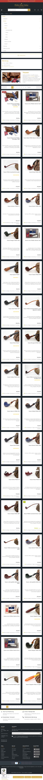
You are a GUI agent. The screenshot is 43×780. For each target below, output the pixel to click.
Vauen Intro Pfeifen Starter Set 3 (33, 103)
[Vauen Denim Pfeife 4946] (32, 540)
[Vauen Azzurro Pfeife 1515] (11, 404)
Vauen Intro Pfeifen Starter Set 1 (33, 240)
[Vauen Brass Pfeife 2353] (32, 165)
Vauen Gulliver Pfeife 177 (14, 206)
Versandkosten (20, 766)
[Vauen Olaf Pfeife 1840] (11, 301)
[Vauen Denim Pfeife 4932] (32, 438)
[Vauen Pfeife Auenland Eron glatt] (11, 165)
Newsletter (14, 750)
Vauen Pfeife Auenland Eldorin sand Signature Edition (32, 309)
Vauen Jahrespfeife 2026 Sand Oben (12, 582)
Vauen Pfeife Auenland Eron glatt (11, 172)
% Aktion (2, 758)
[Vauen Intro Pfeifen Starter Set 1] (32, 233)
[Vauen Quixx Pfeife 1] (11, 267)
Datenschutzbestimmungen (23, 736)
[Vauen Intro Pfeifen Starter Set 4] (11, 643)
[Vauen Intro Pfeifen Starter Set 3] (32, 96)
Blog (12, 752)
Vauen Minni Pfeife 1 (15, 445)
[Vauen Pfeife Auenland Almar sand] (32, 506)
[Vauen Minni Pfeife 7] (11, 335)
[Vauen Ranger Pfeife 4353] (32, 643)
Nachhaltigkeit (25, 754)
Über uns (13, 757)
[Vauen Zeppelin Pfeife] (32, 609)
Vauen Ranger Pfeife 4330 (13, 240)
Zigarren (2, 752)
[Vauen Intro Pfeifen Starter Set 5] (11, 609)
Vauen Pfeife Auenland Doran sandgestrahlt (33, 377)
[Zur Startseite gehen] (21, 5)
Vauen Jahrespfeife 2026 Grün (33, 582)
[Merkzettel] (35, 10)
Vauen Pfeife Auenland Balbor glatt (11, 684)
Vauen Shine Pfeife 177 (14, 479)
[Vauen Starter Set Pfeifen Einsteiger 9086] (11, 130)
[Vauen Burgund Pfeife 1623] (32, 335)
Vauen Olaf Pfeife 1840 (14, 308)
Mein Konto (14, 748)
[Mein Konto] (38, 10)
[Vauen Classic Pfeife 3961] (11, 506)
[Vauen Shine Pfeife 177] (11, 472)
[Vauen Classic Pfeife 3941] (32, 267)
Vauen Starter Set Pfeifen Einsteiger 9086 (13, 138)
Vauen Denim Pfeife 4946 (35, 547)
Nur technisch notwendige (18, 777)
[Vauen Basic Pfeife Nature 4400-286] (32, 130)
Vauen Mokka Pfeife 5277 (35, 411)
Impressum (25, 752)
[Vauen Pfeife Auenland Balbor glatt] (11, 677)
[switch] (4, 775)
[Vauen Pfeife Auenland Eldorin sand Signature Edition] (32, 301)
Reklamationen (14, 754)
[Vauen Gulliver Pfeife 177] (11, 199)
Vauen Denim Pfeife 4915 (35, 206)
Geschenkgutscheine (5, 757)
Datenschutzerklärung (27, 751)
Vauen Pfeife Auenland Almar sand (32, 513)
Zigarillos (2, 754)
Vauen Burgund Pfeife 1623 (34, 343)
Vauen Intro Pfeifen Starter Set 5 (12, 616)
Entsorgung (25, 755)
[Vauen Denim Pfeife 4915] (32, 199)
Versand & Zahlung (26, 748)
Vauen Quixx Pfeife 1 (15, 274)
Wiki (12, 751)
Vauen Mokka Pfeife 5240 (13, 377)
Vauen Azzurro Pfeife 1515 (13, 411)
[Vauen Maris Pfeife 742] (32, 472)
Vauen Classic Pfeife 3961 (14, 513)
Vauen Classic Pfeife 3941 (35, 274)
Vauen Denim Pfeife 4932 (35, 445)
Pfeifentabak (3, 751)
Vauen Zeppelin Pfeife (35, 616)
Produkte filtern (22, 55)
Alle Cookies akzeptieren (36, 777)
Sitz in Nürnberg (31, 76)
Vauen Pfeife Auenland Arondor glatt (12, 548)
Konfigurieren (27, 777)
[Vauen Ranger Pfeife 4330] (11, 233)
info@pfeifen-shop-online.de (9, 66)
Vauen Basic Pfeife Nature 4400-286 (32, 138)
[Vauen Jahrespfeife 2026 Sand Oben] (11, 575)
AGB (41, 736)
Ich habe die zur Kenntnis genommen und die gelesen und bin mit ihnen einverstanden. (27, 737)
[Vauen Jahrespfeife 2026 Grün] (32, 575)
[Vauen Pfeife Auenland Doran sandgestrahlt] (32, 370)
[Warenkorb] (41, 10)
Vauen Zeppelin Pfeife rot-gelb (33, 684)
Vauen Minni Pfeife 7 (15, 343)
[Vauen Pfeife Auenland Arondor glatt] (11, 540)
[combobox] (18, 10)
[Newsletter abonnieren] (40, 733)
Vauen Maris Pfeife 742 (35, 479)
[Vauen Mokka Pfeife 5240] (11, 370)
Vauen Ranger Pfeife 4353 (34, 650)
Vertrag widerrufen (15, 755)
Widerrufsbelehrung (26, 757)
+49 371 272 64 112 (4, 733)
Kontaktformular (4, 741)
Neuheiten (3, 748)
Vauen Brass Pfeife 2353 (35, 172)
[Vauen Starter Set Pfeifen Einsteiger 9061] (11, 96)
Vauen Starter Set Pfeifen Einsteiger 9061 (13, 104)
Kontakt (13, 758)
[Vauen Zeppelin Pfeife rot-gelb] (32, 677)
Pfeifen (2, 750)
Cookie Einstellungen (26, 758)
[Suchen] (29, 10)
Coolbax (30, 772)
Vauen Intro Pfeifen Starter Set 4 (12, 650)
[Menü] (1, 10)
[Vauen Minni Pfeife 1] (11, 438)
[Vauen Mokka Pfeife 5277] (32, 404)
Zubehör (2, 755)
